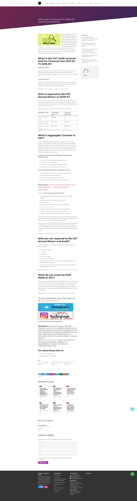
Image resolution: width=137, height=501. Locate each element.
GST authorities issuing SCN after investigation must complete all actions (57, 391)
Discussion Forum (50, 300)
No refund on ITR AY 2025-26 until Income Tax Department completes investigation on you (90, 51)
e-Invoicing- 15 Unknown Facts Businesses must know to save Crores (71, 391)
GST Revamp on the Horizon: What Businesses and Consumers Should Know (90, 61)
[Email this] (39, 374)
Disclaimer (56, 491)
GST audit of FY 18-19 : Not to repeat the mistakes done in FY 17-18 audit (60, 269)
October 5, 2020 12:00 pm (46, 426)
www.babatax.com (50, 340)
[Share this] (42, 374)
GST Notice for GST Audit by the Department (54, 233)
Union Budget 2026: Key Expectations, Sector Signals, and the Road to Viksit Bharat (90, 39)
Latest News (57, 477)
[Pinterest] (44, 487)
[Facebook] (39, 487)
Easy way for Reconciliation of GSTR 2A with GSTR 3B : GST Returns (59, 293)
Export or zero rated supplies (47, 206)
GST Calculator (57, 484)
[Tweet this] (45, 374)
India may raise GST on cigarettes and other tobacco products (57, 407)
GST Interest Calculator (59, 482)
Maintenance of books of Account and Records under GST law (58, 130)
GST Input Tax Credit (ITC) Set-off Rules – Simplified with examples (57, 187)
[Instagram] (46, 487)
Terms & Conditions (58, 487)
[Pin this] (51, 374)
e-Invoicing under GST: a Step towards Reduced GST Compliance (70, 407)
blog (41, 376)
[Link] (39, 3)
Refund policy (57, 489)
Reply (39, 430)
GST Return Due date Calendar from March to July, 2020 (44, 406)
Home (55, 486)
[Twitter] (41, 487)
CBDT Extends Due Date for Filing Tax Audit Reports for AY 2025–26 (89, 45)
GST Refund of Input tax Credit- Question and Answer (56, 89)
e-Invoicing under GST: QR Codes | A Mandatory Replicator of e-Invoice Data (44, 391)
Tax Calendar (57, 475)
